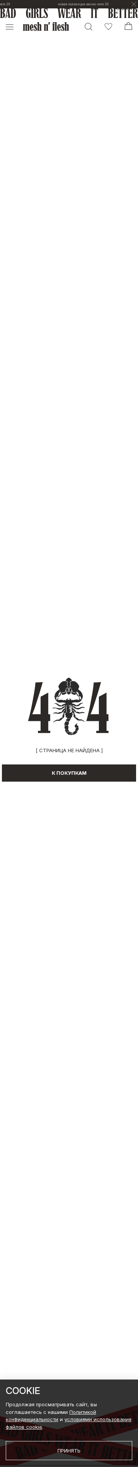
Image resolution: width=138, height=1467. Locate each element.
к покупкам (69, 773)
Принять (69, 1451)
